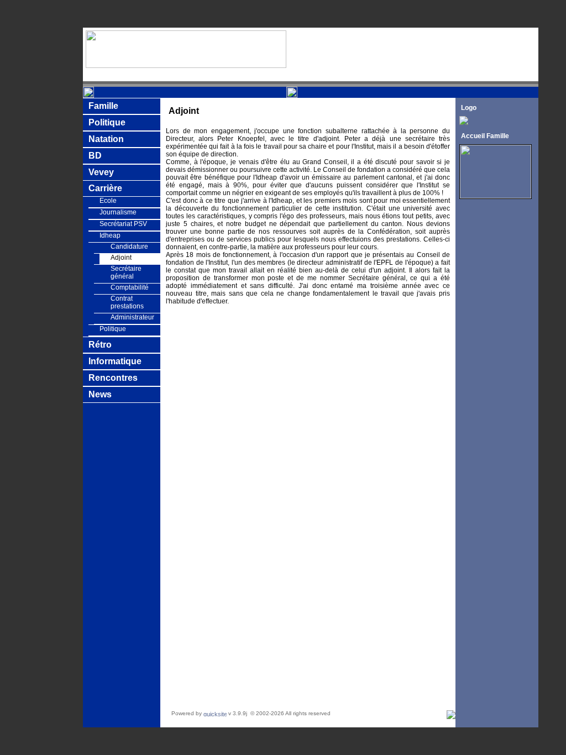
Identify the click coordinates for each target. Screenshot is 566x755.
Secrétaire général (126, 272)
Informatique (115, 361)
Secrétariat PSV (123, 224)
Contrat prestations (127, 302)
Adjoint (121, 257)
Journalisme (118, 212)
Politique (106, 122)
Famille (103, 106)
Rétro (100, 344)
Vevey (101, 172)
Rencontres (113, 377)
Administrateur (132, 317)
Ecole (108, 201)
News (100, 394)
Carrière (105, 188)
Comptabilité (130, 287)
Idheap (109, 235)
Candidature (129, 246)
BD (95, 155)
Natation (106, 139)
